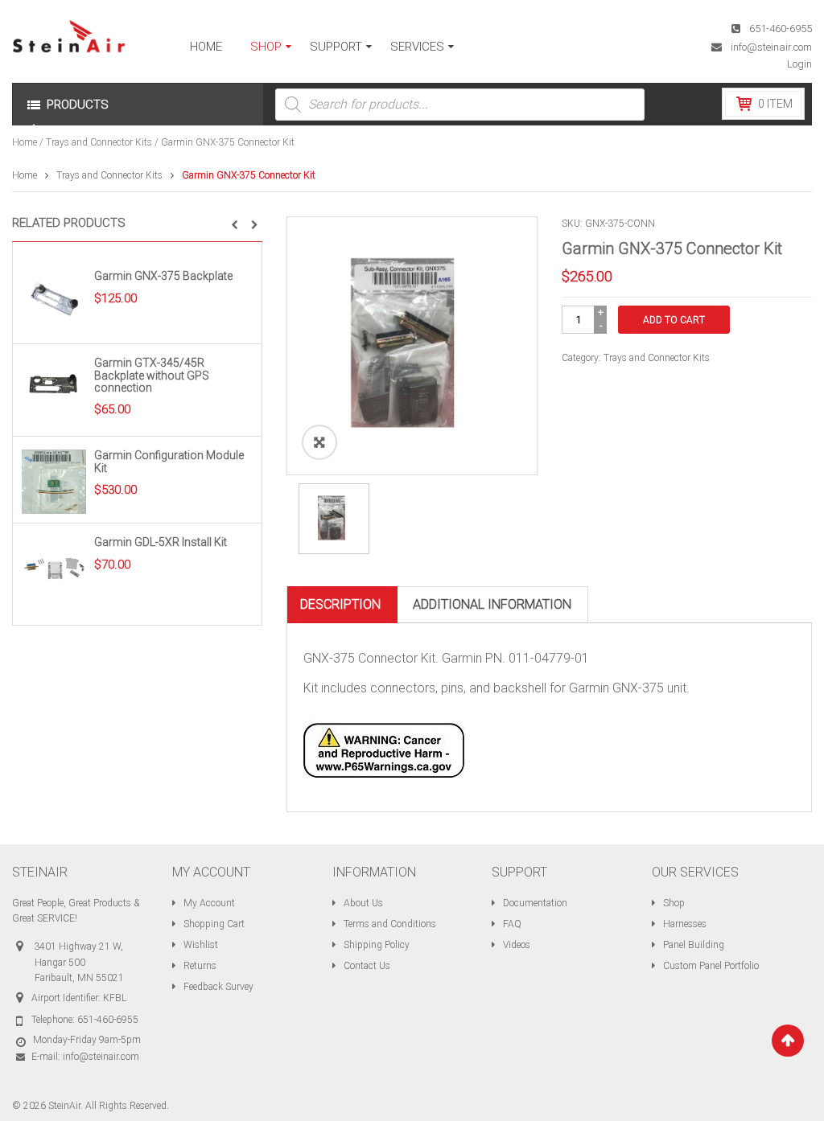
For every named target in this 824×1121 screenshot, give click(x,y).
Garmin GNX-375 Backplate (163, 275)
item (775, 103)
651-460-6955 (780, 29)
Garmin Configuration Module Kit (169, 461)
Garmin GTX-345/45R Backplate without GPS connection (151, 375)
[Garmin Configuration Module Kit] (54, 481)
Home (24, 142)
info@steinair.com (771, 47)
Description (340, 604)
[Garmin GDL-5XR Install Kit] (54, 568)
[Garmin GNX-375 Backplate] (54, 301)
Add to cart (674, 320)
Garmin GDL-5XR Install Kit (160, 542)
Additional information (492, 604)
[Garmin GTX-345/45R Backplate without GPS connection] (54, 388)
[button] (234, 225)
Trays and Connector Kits (99, 142)
